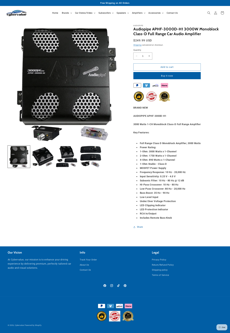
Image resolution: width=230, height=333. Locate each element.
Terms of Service (160, 275)
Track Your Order (88, 259)
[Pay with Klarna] (164, 86)
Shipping (137, 45)
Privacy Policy (159, 259)
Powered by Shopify (33, 325)
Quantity (137, 50)
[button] (66, 13)
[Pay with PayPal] (137, 86)
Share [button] (140, 227)
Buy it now (167, 75)
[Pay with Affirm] (155, 86)
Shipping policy (160, 270)
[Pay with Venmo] (146, 86)
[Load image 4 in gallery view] (90, 157)
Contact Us (85, 270)
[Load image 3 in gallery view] (67, 157)
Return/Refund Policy (163, 265)
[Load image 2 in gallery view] (43, 157)
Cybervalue (19, 325)
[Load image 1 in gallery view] (19, 157)
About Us (84, 265)
